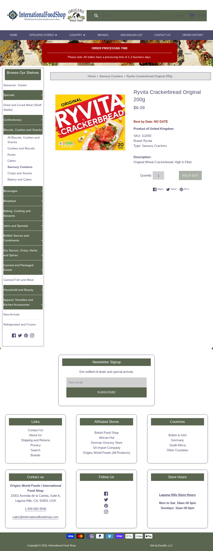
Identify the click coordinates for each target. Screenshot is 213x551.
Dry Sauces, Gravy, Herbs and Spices (23, 253)
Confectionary (23, 119)
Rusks (11, 154)
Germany (177, 440)
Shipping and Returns (35, 440)
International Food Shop (62, 545)
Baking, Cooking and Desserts (23, 213)
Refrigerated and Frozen (19, 324)
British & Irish (177, 435)
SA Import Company (106, 447)
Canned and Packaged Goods (23, 268)
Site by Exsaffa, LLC (161, 545)
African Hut (106, 437)
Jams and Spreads (23, 225)
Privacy (35, 445)
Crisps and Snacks (19, 173)
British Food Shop (106, 432)
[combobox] (132, 15)
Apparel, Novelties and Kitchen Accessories (23, 302)
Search (35, 450)
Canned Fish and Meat (18, 279)
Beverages (23, 191)
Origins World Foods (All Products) (106, 452)
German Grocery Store (106, 442)
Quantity (146, 175)
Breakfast (23, 201)
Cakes (11, 160)
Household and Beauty (23, 289)
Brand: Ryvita (143, 140)
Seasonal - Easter (15, 85)
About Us (35, 435)
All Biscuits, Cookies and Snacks (23, 140)
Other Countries (177, 450)
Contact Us (35, 430)
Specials (23, 95)
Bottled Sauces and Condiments (23, 238)
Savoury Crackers (19, 167)
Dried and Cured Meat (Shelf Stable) (22, 107)
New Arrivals (11, 314)
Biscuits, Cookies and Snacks (22, 129)
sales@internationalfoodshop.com (35, 517)
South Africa (177, 445)
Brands (35, 455)
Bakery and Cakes (19, 179)
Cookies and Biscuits (21, 148)
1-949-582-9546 (35, 509)
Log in (180, 15)
